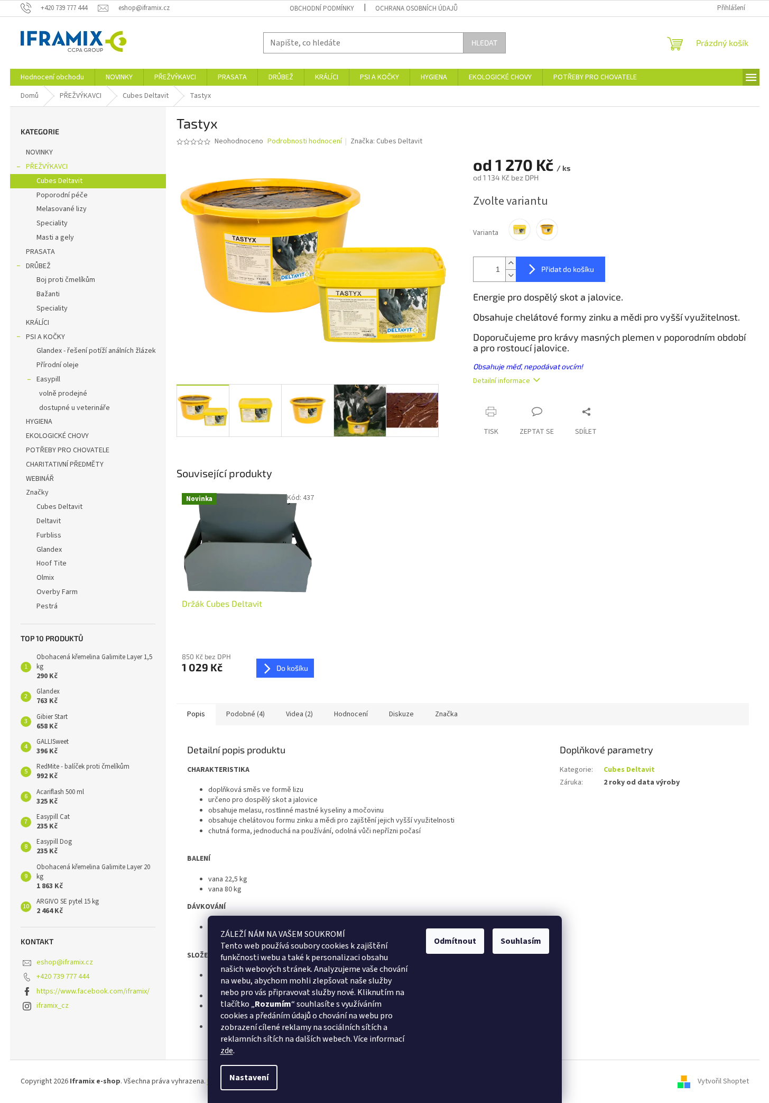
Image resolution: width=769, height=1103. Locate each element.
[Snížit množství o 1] (510, 275)
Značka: (386, 141)
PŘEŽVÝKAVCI (47, 166)
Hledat (484, 42)
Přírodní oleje (57, 365)
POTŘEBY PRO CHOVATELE (67, 450)
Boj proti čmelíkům (65, 280)
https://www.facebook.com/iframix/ (93, 991)
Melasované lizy (61, 209)
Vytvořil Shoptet (723, 1081)
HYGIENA (39, 421)
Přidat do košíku (567, 269)
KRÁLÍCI (37, 322)
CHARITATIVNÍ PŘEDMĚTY (65, 464)
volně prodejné (63, 393)
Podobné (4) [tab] (245, 714)
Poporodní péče (62, 195)
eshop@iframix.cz (64, 962)
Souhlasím (521, 941)
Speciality (52, 223)
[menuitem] (52, 77)
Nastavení (248, 1077)
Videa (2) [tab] (299, 714)
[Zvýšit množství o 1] (510, 263)
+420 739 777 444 (62, 976)
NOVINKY (39, 152)
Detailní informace (501, 381)
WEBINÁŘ (40, 478)
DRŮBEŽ (38, 266)
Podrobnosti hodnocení (304, 141)
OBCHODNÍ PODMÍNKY (322, 8)
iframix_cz (52, 1005)
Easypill (48, 379)
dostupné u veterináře (74, 408)
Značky (37, 492)
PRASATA (40, 252)
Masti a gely (55, 237)
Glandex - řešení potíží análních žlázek (96, 350)
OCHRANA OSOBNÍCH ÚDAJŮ (416, 8)
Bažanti (48, 294)
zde (226, 1050)
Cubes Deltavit (59, 181)
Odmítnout (455, 941)
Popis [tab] (196, 714)
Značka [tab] (446, 714)
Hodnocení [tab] (351, 714)
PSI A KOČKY (45, 337)
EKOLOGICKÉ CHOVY (57, 436)
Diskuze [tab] (401, 714)
